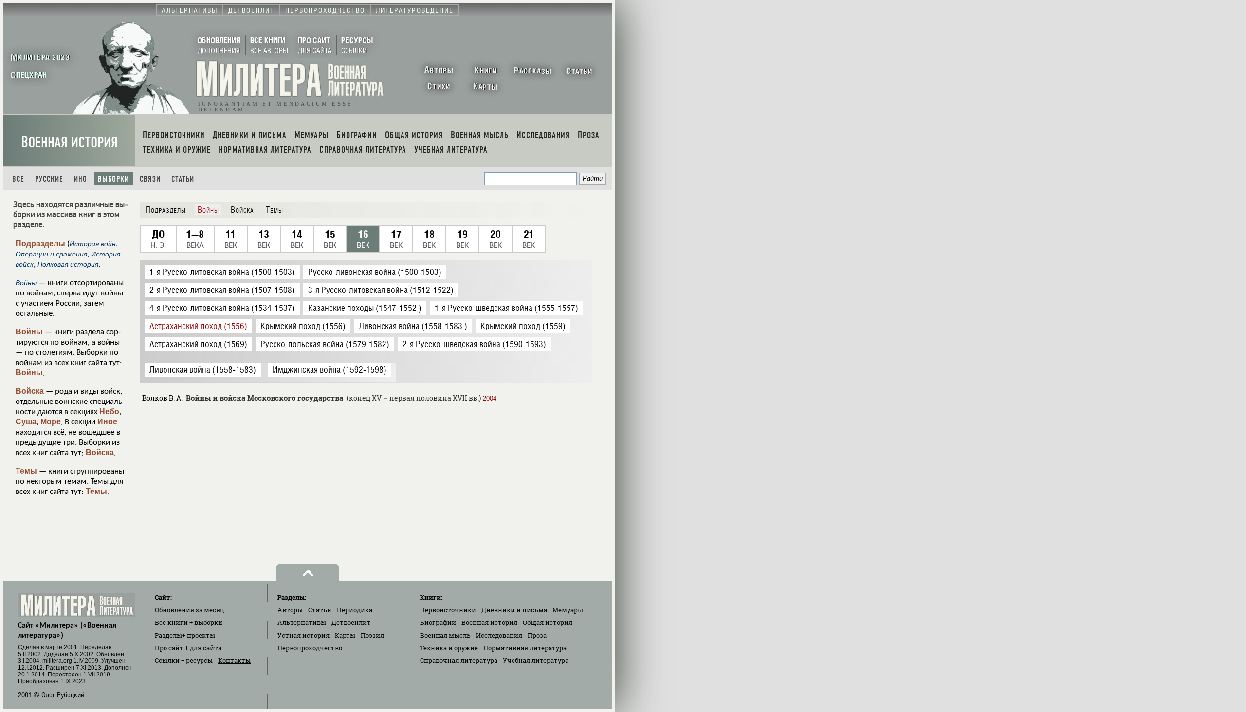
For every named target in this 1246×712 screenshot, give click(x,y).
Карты (345, 635)
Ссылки (184, 660)
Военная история (69, 142)
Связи (150, 179)
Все (18, 179)
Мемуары (567, 609)
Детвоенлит (351, 622)
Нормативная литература (525, 647)
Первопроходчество (309, 647)
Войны (29, 332)
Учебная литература (535, 660)
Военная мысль (445, 635)
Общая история (547, 622)
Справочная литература (458, 660)
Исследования (499, 635)
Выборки (113, 179)
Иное (107, 422)
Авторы (290, 609)
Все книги (188, 622)
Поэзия (372, 635)
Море (50, 422)
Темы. (97, 491)
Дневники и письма (514, 609)
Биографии (438, 622)
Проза (537, 635)
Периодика (354, 609)
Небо (109, 411)
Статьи (182, 179)
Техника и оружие (449, 647)
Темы (26, 471)
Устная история (303, 635)
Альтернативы (301, 622)
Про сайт (188, 647)
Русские (49, 179)
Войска (30, 391)
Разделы (185, 635)
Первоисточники (448, 609)
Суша (26, 422)
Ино (80, 179)
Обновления (189, 609)
